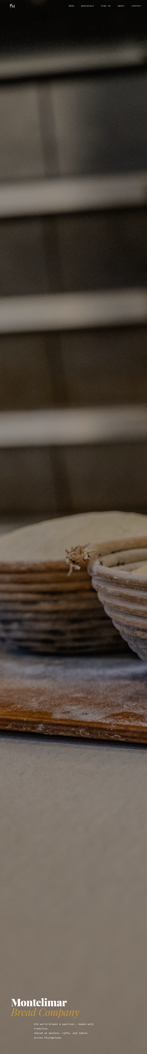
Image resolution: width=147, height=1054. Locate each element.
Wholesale (87, 6)
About (121, 6)
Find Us (106, 6)
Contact (136, 6)
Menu (71, 6)
